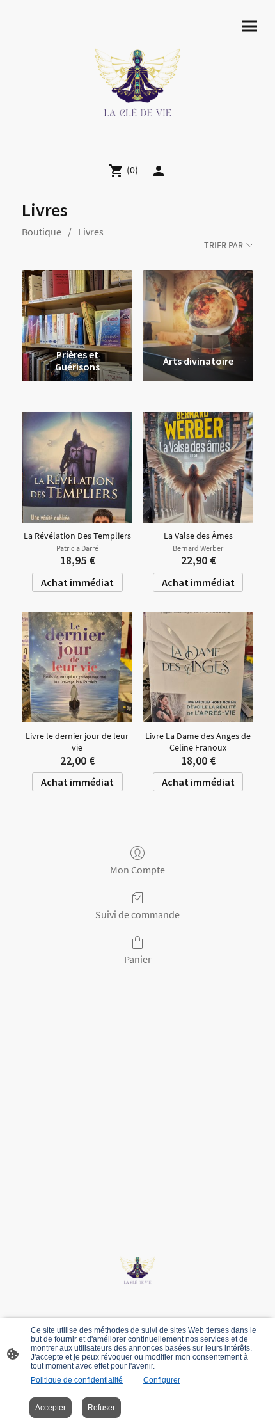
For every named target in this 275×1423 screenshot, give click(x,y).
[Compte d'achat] (158, 171)
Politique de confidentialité (77, 1380)
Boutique (41, 231)
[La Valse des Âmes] (198, 467)
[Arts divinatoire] (198, 307)
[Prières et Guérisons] (77, 307)
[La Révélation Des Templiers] (77, 467)
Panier (138, 959)
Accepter (50, 1407)
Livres (91, 231)
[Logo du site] (137, 76)
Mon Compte (137, 869)
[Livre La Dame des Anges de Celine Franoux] (198, 667)
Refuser (101, 1407)
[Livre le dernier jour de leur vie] (77, 667)
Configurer (161, 1380)
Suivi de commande (137, 914)
